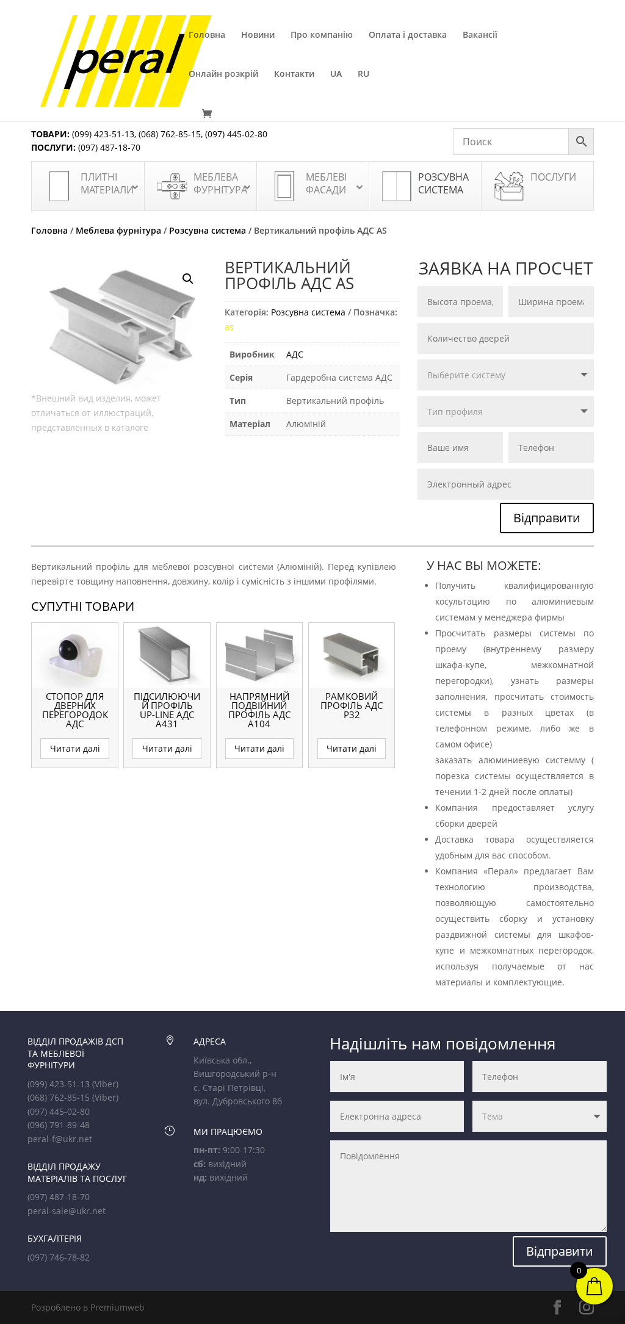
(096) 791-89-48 (58, 1125)
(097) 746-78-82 (58, 1257)
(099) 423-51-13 (102, 134)
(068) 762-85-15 (170, 134)
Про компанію (322, 35)
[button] (188, 279)
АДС (294, 354)
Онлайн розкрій (223, 74)
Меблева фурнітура (118, 230)
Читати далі (75, 748)
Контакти (294, 74)
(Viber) (105, 1084)
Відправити (546, 517)
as (229, 327)
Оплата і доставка (408, 35)
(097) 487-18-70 (108, 147)
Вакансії (480, 35)
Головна (207, 35)
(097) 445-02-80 (236, 134)
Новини (258, 35)
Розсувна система (207, 230)
